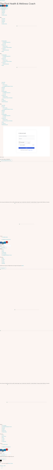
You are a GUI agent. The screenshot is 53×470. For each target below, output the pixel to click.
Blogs (3, 51)
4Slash (23, 265)
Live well (4, 43)
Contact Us (4, 48)
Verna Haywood (2, 0)
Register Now (30, 150)
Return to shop (10, 463)
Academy (3, 11)
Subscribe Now (3, 247)
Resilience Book (4, 15)
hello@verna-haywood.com (6, 239)
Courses (3, 83)
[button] (26, 17)
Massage (3, 12)
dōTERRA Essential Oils (6, 42)
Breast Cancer (5, 46)
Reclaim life (4, 44)
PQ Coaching (5, 84)
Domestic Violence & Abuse (7, 47)
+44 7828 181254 (5, 237)
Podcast (3, 88)
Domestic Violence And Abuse (7, 97)
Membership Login (5, 101)
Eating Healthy (4, 54)
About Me (3, 9)
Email (1, 245)
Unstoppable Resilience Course (8, 86)
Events (3, 13)
